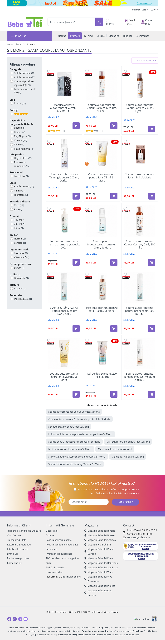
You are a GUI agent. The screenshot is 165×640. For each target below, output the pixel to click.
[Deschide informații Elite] (50, 74)
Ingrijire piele (23, 298)
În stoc (20, 103)
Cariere (50, 535)
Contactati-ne (14, 562)
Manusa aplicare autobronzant (115, 449)
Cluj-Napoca (22, 136)
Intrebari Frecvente (17, 549)
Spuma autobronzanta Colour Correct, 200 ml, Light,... (140, 108)
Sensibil (20, 242)
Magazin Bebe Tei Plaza (100, 558)
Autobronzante (24, 73)
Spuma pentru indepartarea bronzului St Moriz (74, 441)
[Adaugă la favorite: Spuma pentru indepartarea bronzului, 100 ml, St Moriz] (87, 208)
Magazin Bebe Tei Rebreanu (102, 562)
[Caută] (99, 22)
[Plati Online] (141, 619)
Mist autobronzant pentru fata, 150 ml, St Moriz (102, 309)
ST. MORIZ (53, 116)
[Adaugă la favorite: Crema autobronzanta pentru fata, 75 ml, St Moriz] (87, 141)
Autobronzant (24, 186)
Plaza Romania (24, 148)
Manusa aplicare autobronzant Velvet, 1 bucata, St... (64, 108)
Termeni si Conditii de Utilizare (24, 530)
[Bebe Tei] (25, 22)
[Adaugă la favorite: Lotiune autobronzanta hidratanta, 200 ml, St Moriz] (49, 340)
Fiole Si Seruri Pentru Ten (25, 90)
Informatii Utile (138, 9)
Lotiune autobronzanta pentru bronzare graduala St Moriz (80, 434)
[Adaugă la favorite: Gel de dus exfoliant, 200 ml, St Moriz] (87, 340)
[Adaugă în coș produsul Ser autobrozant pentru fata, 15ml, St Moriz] (151, 196)
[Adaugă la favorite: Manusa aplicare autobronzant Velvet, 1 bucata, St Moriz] (49, 71)
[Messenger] (15, 619)
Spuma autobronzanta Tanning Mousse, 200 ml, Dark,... (64, 177)
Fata (18, 209)
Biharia (19, 127)
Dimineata (21, 278)
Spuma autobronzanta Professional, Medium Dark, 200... (64, 310)
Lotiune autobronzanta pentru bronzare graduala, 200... (64, 244)
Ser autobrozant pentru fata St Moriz (68, 426)
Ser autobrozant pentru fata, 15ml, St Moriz (139, 176)
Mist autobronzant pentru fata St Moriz (128, 441)
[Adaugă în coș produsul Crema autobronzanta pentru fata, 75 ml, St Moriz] (113, 196)
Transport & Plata (16, 539)
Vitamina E (21, 257)
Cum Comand (14, 535)
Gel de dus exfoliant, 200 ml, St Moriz (102, 375)
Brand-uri (12, 553)
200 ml (19, 223)
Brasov (19, 132)
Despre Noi (52, 530)
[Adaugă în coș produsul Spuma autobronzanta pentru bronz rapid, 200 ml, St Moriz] (151, 328)
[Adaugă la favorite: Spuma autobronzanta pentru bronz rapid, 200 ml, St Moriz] (125, 274)
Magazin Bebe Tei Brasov (101, 535)
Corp (19, 205)
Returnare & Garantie (19, 544)
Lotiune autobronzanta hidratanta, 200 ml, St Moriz (64, 377)
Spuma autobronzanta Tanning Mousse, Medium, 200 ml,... (139, 377)
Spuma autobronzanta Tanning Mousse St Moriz (74, 464)
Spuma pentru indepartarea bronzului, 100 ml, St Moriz (101, 244)
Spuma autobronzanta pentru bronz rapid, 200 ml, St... (139, 311)
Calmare (20, 190)
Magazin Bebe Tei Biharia (101, 530)
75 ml (19, 228)
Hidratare (21, 194)
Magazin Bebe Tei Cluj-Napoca (99, 593)
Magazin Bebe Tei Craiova (101, 539)
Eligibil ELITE (23, 158)
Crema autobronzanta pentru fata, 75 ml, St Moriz (101, 177)
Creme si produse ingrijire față (24, 83)
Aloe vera (21, 253)
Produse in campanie (21, 164)
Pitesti (19, 144)
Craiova (20, 140)
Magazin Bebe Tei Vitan (100, 572)
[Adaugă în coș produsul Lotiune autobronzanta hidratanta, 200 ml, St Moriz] (76, 394)
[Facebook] (9, 619)
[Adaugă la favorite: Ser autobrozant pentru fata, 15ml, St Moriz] (125, 141)
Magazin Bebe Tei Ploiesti (101, 585)
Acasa (10, 44)
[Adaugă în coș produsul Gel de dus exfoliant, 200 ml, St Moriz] (113, 394)
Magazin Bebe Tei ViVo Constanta (99, 579)
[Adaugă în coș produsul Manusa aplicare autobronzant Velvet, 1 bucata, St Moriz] (76, 125)
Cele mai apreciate (145, 60)
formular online (72, 576)
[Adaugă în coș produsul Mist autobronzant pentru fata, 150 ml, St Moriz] (113, 328)
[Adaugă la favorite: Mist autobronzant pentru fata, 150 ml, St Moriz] (87, 274)
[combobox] (71, 22)
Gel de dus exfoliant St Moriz (128, 456)
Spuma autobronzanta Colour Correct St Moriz (74, 411)
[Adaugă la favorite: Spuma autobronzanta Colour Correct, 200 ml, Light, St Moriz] (125, 71)
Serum (19, 267)
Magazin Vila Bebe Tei (99, 544)
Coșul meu (131, 21)
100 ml (19, 219)
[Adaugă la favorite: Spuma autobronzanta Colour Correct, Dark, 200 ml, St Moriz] (125, 208)
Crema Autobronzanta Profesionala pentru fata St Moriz (79, 419)
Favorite (109, 23)
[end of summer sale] (82, 3)
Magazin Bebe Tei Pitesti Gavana (100, 551)
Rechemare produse (18, 558)
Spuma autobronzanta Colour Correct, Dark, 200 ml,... (139, 244)
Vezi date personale (115, 493)
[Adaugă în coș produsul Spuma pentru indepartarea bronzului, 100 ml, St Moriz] (113, 262)
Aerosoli (20, 288)
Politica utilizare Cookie (59, 539)
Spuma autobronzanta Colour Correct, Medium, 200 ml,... (102, 108)
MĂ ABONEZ (125, 502)
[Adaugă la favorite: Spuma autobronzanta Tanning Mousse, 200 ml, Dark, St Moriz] (49, 141)
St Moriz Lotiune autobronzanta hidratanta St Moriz (76, 456)
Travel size (21, 176)
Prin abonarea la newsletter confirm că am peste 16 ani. (108, 489)
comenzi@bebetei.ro (138, 537)
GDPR (153, 9)
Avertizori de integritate (59, 553)
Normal (20, 238)
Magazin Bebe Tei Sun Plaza (102, 567)
